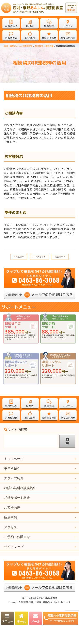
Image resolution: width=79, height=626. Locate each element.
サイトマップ (13, 546)
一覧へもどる (39, 256)
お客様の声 (12, 507)
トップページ (13, 458)
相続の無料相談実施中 (20, 488)
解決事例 (10, 517)
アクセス (10, 527)
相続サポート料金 (17, 497)
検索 (67, 441)
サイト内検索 (17, 430)
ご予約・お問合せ (17, 537)
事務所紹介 (12, 468)
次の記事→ (60, 256)
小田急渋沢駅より (71, 8)
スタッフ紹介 (13, 478)
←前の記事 (19, 256)
